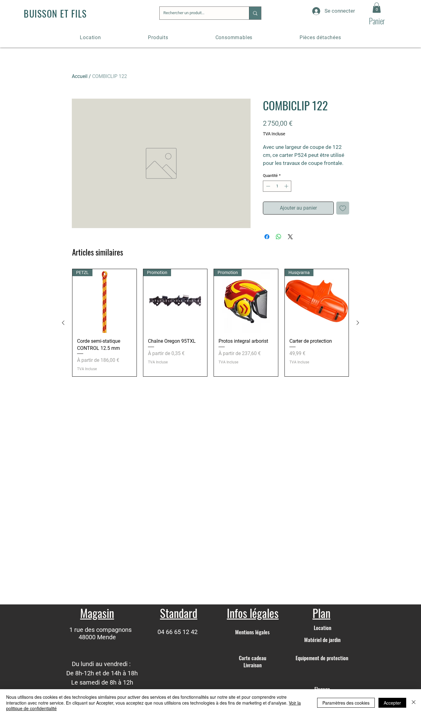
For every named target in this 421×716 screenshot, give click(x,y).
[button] (376, 7)
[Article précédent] (63, 322)
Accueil (80, 76)
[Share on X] (290, 236)
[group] (210, 322)
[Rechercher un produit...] (255, 13)
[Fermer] (413, 702)
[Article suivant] (358, 322)
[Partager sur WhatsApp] (278, 236)
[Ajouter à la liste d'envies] (342, 208)
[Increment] (287, 186)
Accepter (392, 703)
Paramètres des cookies (346, 703)
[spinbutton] (277, 186)
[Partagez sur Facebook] (267, 236)
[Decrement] (267, 186)
